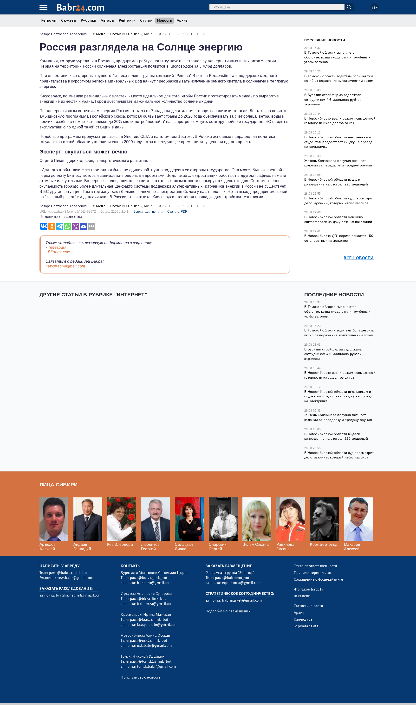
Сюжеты (68, 20)
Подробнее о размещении (228, 611)
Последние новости (324, 40)
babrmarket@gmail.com (242, 600)
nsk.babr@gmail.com (154, 646)
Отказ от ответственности (315, 566)
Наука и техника (126, 34)
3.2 (69, 695)
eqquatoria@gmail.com (241, 583)
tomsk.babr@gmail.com (156, 666)
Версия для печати (147, 211)
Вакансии (302, 596)
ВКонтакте (59, 252)
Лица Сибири (58, 484)
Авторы (107, 20)
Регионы (49, 20)
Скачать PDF (177, 211)
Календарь (303, 619)
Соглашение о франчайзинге (318, 579)
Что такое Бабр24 (309, 589)
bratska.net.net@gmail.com (78, 595)
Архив (182, 20)
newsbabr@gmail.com (65, 266)
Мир (148, 34)
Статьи (146, 20)
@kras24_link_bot (153, 620)
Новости (164, 20)
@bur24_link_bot (152, 578)
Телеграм (57, 247)
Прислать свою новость (140, 677)
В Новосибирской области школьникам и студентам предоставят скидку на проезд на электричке (338, 141)
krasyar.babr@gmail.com (157, 625)
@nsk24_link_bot (152, 640)
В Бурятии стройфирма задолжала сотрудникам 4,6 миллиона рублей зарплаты (333, 99)
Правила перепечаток (313, 573)
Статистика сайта (308, 606)
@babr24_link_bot (72, 573)
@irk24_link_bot (152, 599)
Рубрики (88, 20)
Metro (100, 34)
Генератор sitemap (149, 695)
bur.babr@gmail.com (154, 583)
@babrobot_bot (236, 578)
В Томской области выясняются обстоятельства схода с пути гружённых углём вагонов (337, 57)
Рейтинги (127, 20)
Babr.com (80, 8)
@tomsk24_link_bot (154, 661)
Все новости (359, 258)
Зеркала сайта (306, 626)
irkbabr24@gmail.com (155, 604)
